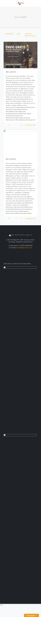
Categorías (9, 34)
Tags (18, 34)
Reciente (11, 72)
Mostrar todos (30, 36)
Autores (28, 34)
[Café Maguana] (20, 3)
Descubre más (30, 125)
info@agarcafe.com (25, 247)
